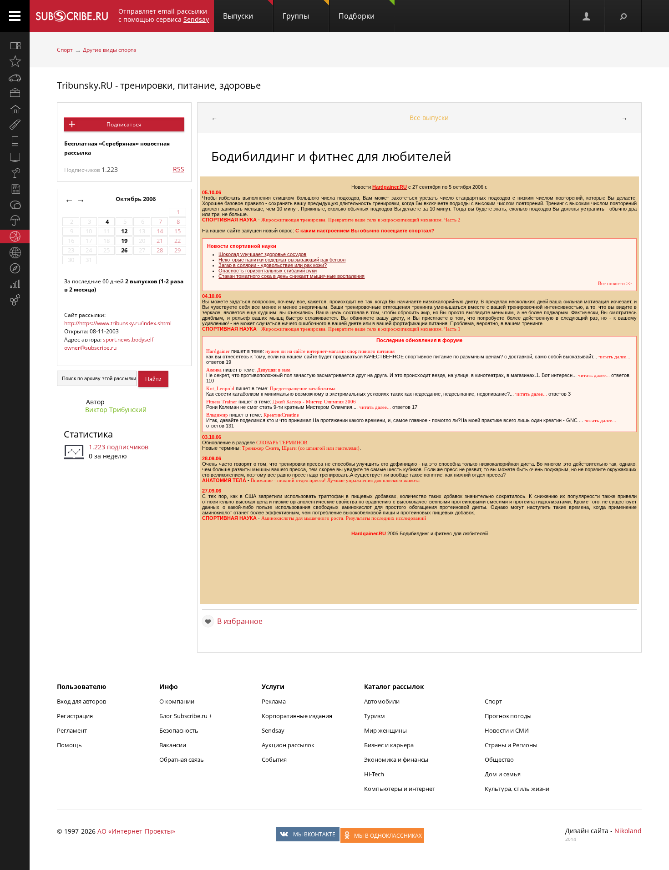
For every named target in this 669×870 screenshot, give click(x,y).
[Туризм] (15, 268)
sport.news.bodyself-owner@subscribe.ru (109, 344)
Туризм (374, 716)
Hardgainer (218, 351)
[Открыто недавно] (15, 61)
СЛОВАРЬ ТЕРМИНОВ (281, 442)
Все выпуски (429, 117)
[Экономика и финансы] (15, 284)
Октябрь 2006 (136, 199)
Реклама (274, 701)
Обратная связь (181, 759)
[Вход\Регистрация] (587, 16)
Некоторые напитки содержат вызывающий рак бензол (281, 259)
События (274, 759)
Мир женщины (385, 730)
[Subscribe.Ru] (72, 16)
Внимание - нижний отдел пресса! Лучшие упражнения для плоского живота (335, 480)
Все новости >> (615, 283)
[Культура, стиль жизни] (15, 173)
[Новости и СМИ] (15, 189)
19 (124, 241)
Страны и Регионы (511, 745)
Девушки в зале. (274, 369)
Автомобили (382, 701)
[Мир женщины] (15, 125)
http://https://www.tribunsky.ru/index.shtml (118, 323)
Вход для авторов (81, 701)
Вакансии (172, 745)
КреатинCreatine (281, 414)
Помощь (69, 745)
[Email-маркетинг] (15, 300)
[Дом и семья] (15, 109)
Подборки (357, 16)
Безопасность (178, 730)
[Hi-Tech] (15, 141)
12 (124, 231)
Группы (296, 16)
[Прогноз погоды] (15, 220)
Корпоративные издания (297, 716)
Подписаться (124, 124)
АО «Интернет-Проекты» (136, 831)
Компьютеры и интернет (399, 789)
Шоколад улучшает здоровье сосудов (262, 254)
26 (124, 250)
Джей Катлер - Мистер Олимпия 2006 (314, 401)
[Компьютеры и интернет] (15, 157)
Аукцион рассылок (288, 745)
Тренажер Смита (260, 448)
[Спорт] (15, 236)
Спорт (65, 50)
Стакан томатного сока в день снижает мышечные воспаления (291, 276)
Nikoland (628, 830)
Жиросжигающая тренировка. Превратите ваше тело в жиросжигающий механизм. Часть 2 (361, 219)
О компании (176, 701)
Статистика (88, 434)
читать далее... (614, 356)
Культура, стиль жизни (517, 789)
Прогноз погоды (508, 716)
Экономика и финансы (396, 759)
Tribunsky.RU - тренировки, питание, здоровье (159, 85)
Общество (499, 759)
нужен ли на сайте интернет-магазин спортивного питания (330, 351)
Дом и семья (503, 774)
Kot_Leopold (220, 388)
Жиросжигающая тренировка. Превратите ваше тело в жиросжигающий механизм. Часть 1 (361, 329)
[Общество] (15, 204)
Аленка (214, 369)
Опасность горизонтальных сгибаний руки (267, 270)
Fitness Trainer (221, 401)
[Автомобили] (15, 77)
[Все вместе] (15, 45)
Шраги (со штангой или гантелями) (321, 448)
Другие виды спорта (110, 50)
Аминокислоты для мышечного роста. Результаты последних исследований (343, 518)
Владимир (217, 414)
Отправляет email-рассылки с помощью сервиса (163, 15)
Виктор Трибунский (116, 409)
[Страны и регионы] (15, 252)
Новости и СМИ (507, 730)
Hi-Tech (374, 774)
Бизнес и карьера (389, 745)
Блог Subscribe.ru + (186, 716)
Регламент (72, 730)
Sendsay (273, 730)
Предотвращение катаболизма (302, 388)
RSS (178, 169)
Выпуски (238, 16)
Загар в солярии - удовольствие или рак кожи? (272, 265)
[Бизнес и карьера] (15, 93)
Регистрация (75, 716)
